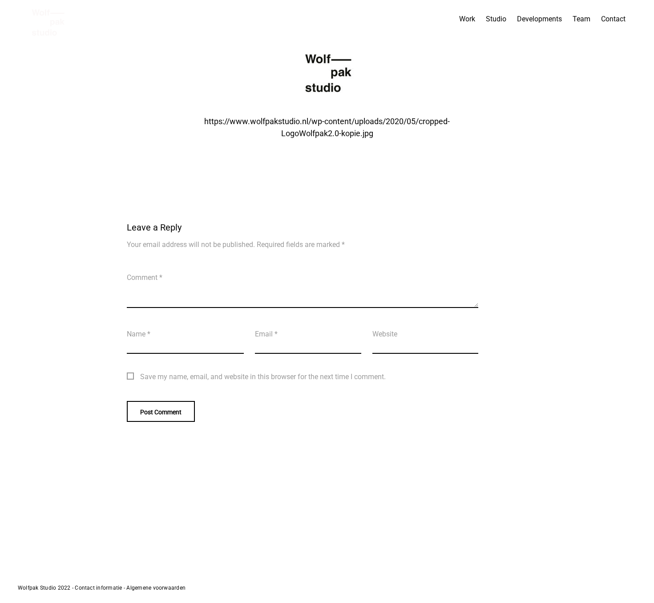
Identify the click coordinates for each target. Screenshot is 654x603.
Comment (144, 277)
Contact (613, 19)
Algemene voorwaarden (156, 588)
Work (467, 19)
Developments (539, 19)
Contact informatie (98, 588)
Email (266, 334)
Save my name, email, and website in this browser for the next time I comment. (263, 376)
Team (581, 19)
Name (138, 334)
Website (384, 334)
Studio (496, 19)
